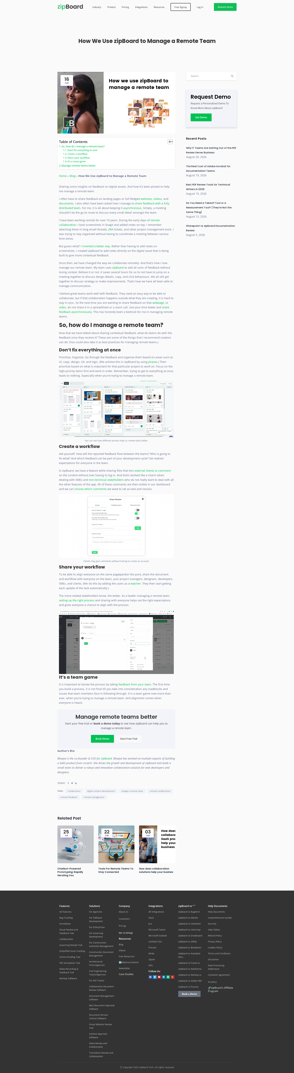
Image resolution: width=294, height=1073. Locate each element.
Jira (150, 923)
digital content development (101, 791)
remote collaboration (160, 791)
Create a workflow (77, 153)
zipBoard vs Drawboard (190, 935)
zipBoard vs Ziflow (187, 941)
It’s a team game (77, 161)
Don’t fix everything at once (83, 150)
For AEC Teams (96, 980)
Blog (72, 176)
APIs (151, 965)
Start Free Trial (128, 738)
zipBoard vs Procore (188, 986)
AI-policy (212, 981)
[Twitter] (155, 977)
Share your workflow (79, 157)
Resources (159, 7)
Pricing (125, 7)
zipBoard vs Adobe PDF (190, 980)
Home (63, 176)
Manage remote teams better (79, 165)
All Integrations (156, 911)
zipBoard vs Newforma (190, 968)
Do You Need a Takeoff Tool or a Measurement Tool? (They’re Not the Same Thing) (209, 207)
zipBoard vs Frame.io (189, 962)
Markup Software (68, 978)
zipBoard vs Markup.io (189, 974)
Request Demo (225, 7)
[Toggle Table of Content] (168, 141)
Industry (96, 7)
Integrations (141, 7)
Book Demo (102, 738)
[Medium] (168, 977)
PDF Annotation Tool (69, 962)
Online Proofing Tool (69, 957)
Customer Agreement (219, 974)
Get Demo (201, 117)
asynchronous (132, 208)
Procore (152, 947)
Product (111, 7)
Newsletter (124, 968)
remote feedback (68, 797)
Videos (122, 950)
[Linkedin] (164, 977)
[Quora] (172, 977)
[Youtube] (159, 977)
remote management (94, 797)
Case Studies (126, 974)
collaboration (74, 791)
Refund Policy (215, 935)
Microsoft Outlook (158, 935)
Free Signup (180, 7)
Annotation (65, 923)
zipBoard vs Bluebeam (189, 947)
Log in (200, 7)
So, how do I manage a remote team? (83, 146)
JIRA (111, 229)
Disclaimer (213, 959)
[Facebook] (150, 977)
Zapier (152, 959)
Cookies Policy (215, 947)
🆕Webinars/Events (129, 962)
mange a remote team (132, 791)
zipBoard (106, 758)
